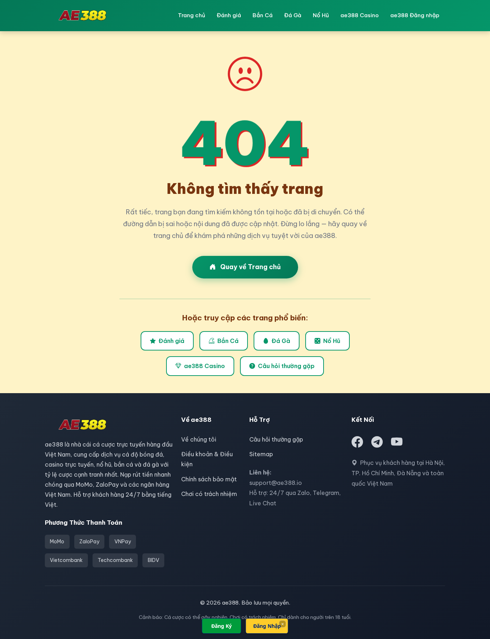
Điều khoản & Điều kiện (207, 459)
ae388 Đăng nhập (414, 15)
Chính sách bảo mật (209, 479)
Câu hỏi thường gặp (286, 365)
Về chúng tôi (198, 439)
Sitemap (261, 454)
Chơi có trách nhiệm (209, 493)
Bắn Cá (263, 15)
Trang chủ (191, 15)
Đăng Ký (221, 626)
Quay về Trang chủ (250, 267)
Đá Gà (292, 15)
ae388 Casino (359, 15)
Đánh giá (229, 15)
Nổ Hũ (321, 15)
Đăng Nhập (267, 626)
